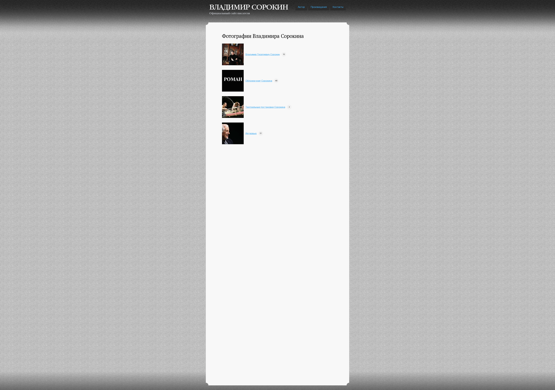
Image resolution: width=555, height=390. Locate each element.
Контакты (338, 6)
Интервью (251, 133)
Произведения (319, 6)
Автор (301, 6)
